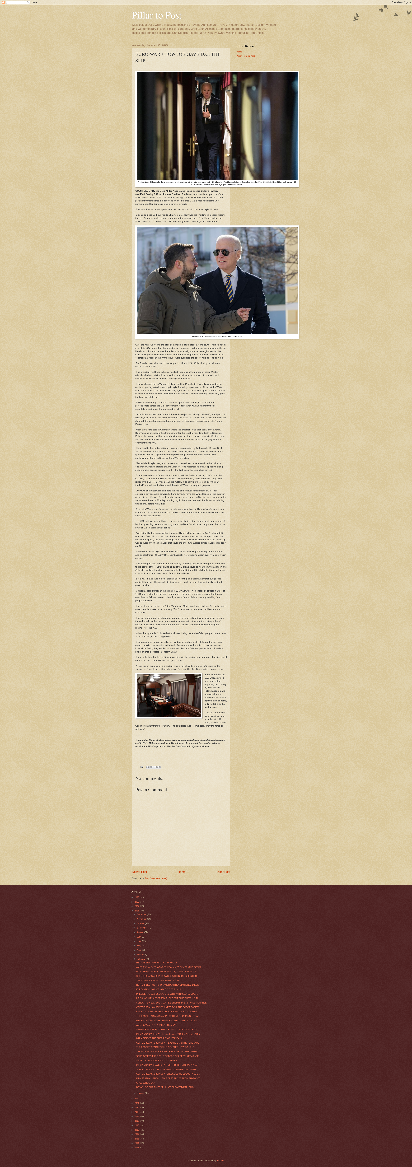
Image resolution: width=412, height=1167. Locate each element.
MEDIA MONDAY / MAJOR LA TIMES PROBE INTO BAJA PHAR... (168, 1065)
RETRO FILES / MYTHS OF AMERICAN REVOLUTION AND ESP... (168, 985)
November (142, 919)
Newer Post (139, 871)
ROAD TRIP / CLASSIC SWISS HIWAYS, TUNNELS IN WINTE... (167, 971)
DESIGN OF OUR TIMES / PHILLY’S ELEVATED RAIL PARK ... (166, 1087)
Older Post (223, 871)
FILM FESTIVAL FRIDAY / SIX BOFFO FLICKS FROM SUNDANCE (168, 1078)
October (141, 923)
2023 (137, 911)
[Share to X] (153, 767)
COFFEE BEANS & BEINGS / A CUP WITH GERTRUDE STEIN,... (167, 976)
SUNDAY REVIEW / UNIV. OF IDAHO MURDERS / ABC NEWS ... (167, 1069)
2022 (137, 1098)
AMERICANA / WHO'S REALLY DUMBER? (156, 1060)
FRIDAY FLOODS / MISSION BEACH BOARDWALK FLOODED (166, 1011)
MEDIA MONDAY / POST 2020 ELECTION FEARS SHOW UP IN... (168, 998)
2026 (137, 897)
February (141, 959)
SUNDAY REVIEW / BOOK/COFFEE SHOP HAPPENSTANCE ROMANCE (171, 1003)
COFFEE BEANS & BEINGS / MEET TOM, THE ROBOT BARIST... (168, 1007)
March (140, 954)
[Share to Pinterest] (159, 767)
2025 (137, 902)
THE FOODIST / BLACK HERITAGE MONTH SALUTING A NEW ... (168, 1051)
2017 (137, 1121)
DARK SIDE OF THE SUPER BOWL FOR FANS (159, 1038)
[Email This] (147, 767)
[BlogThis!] (150, 767)
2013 (137, 1139)
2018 (137, 1116)
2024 (137, 906)
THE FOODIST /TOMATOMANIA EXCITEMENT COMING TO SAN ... (169, 1016)
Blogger (220, 1160)
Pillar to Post (157, 14)
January (141, 1093)
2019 (137, 1112)
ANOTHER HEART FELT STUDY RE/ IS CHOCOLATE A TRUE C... (168, 1029)
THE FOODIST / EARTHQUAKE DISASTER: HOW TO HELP (165, 1047)
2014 (137, 1134)
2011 (137, 1147)
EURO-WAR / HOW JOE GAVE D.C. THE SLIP (158, 989)
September (142, 928)
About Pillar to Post (246, 56)
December (142, 914)
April (139, 950)
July (139, 937)
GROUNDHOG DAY (145, 1083)
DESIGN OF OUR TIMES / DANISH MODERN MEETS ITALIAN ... (167, 1020)
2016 (137, 1125)
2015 (137, 1130)
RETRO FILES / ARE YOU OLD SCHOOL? (156, 963)
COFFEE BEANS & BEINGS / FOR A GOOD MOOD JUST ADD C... (168, 1074)
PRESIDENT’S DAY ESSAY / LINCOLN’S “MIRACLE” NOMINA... (167, 994)
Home (182, 871)
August (140, 932)
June (139, 941)
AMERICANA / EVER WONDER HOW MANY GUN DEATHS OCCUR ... (170, 967)
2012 (137, 1143)
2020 (137, 1107)
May (139, 945)
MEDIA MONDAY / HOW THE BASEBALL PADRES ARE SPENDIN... (169, 1034)
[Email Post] (142, 767)
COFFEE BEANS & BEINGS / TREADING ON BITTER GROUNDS (167, 1043)
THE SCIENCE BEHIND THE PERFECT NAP (157, 980)
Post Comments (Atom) (156, 878)
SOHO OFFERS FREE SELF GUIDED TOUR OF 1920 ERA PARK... (168, 1056)
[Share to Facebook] (156, 767)
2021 (137, 1103)
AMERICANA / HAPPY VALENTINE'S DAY (156, 1025)
